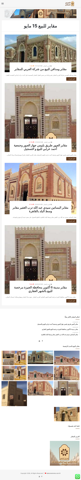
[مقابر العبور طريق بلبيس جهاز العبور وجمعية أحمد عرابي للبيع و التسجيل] (40, 117)
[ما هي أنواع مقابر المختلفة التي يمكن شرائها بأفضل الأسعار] (14, 393)
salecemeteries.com (53, 473)
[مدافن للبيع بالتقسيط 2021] (14, 373)
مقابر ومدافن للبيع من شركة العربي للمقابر (40, 69)
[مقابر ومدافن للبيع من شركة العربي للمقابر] (40, 53)
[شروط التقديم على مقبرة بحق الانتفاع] (67, 373)
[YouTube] (39, 341)
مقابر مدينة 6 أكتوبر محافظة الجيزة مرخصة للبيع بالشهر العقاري (40, 289)
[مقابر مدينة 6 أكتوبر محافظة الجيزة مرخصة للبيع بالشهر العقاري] (40, 259)
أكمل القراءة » (71, 79)
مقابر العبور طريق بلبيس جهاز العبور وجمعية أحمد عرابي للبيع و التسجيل (40, 147)
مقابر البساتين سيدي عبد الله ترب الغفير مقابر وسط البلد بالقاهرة (40, 209)
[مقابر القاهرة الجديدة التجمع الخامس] (67, 414)
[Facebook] (41, 341)
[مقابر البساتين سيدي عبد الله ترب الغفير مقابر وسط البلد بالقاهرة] (40, 188)
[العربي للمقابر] (70, 3)
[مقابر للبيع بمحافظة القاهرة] (14, 358)
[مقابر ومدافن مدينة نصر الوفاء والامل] (40, 388)
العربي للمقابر (47, 66)
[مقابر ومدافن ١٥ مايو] (67, 358)
